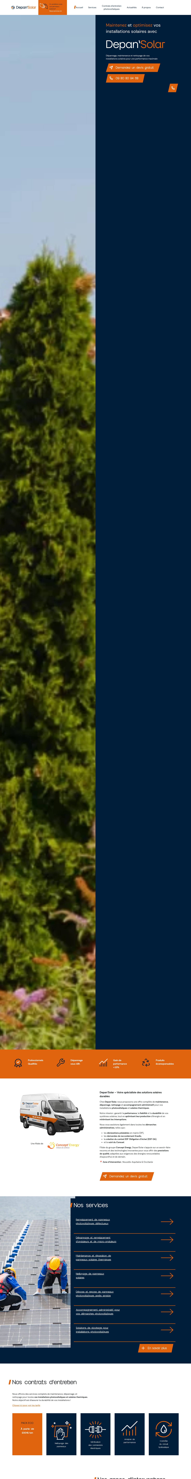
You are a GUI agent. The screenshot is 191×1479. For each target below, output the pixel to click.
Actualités (132, 7)
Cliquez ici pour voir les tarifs (26, 1405)
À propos (146, 7)
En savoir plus (157, 1348)
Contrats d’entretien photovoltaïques (111, 7)
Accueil (79, 7)
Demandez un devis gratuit (135, 68)
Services (92, 7)
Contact (160, 7)
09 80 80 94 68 (127, 78)
